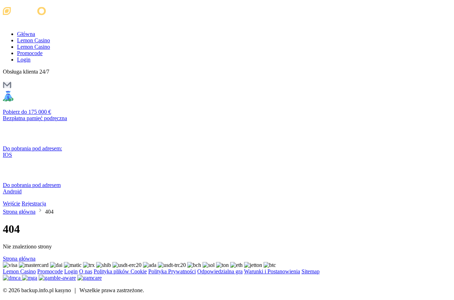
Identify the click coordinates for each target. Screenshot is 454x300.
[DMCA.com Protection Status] (12, 278)
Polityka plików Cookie (120, 271)
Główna (26, 34)
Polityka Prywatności (172, 271)
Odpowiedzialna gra (220, 271)
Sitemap (310, 271)
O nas (85, 271)
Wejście (11, 203)
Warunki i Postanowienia (272, 271)
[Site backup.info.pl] (33, 22)
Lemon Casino (33, 40)
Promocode (30, 53)
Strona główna (19, 212)
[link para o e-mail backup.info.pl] (7, 87)
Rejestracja (34, 203)
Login (24, 60)
